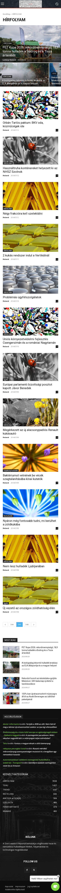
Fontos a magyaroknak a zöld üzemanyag (32, 743)
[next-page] (33, 624)
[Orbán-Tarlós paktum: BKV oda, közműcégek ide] (30, 105)
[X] (34, 870)
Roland (6, 130)
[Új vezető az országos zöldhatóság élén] (30, 591)
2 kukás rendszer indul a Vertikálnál (26, 255)
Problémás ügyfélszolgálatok (22, 297)
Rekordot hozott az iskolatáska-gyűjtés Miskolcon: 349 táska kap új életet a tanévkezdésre (39, 681)
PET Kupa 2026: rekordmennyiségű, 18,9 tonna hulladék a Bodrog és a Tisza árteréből (40, 650)
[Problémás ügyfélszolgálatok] (30, 280)
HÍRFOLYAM (8, 43)
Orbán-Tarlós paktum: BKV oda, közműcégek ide (23, 124)
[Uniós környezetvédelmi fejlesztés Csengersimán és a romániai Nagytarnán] (30, 322)
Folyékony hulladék (11, 471)
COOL (54, 73)
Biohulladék (8, 516)
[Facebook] (27, 870)
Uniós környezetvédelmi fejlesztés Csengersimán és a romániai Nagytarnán (29, 340)
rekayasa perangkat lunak (14, 748)
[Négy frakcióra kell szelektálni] (30, 196)
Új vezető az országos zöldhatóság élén (29, 608)
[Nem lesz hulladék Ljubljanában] (30, 549)
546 (27, 624)
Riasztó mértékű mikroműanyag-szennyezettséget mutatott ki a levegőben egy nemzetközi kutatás (29, 751)
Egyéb (6, 380)
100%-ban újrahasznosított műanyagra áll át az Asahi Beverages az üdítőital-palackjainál (39, 697)
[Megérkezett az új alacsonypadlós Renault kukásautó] (30, 412)
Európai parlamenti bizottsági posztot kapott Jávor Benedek (27, 386)
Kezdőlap (6, 14)
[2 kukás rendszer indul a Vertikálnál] (30, 238)
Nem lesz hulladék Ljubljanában (23, 566)
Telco (5, 743)
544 (11, 624)
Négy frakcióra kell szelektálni (23, 213)
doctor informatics (11, 724)
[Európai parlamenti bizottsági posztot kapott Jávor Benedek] (30, 367)
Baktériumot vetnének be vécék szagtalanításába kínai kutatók (23, 477)
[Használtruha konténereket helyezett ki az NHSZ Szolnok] (30, 151)
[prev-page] (5, 624)
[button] (55, 886)
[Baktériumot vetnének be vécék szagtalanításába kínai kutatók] (30, 458)
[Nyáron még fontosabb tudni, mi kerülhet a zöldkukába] (30, 503)
